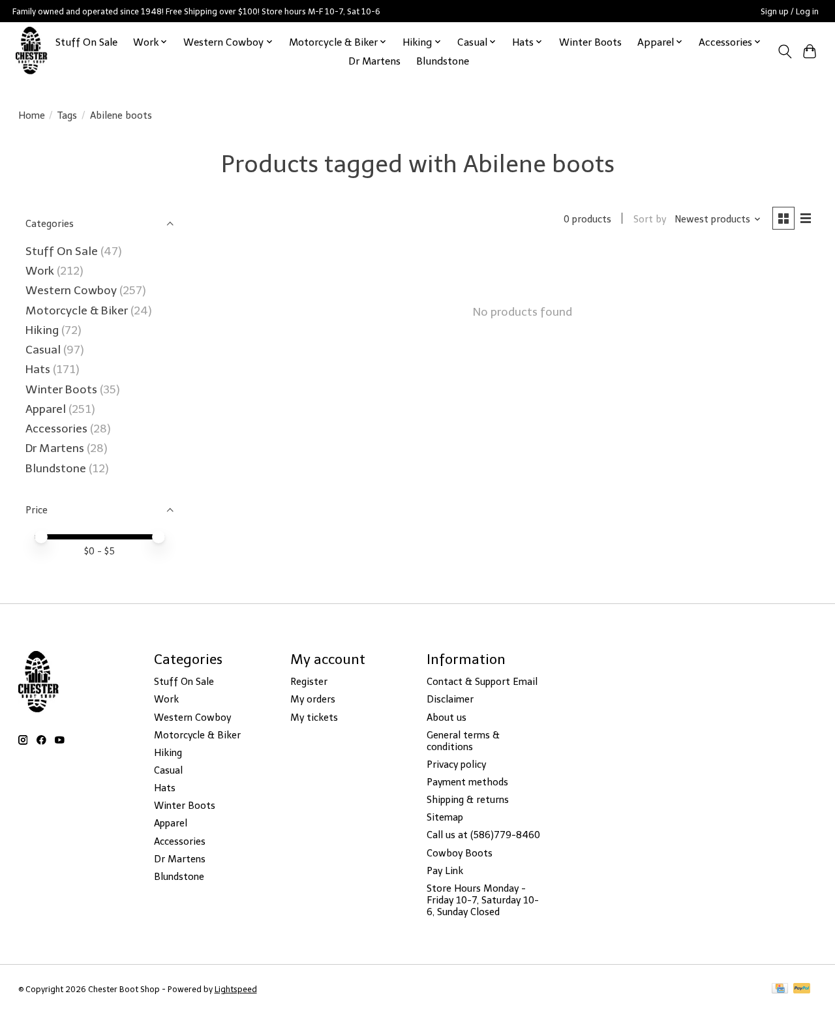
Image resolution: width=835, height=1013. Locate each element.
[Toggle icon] (784, 51)
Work (41, 271)
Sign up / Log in (790, 11)
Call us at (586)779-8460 (483, 835)
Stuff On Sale (86, 42)
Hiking (43, 330)
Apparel (46, 409)
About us (446, 717)
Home (31, 115)
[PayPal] (801, 989)
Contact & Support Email (482, 682)
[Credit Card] (780, 989)
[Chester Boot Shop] (32, 51)
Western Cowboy (72, 290)
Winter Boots (590, 42)
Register (308, 682)
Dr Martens (374, 61)
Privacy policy (456, 764)
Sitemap (445, 817)
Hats (37, 369)
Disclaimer (450, 699)
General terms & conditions (463, 741)
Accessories (57, 428)
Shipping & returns (468, 800)
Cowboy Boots (460, 853)
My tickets (314, 717)
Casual (43, 349)
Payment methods (467, 782)
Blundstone (442, 61)
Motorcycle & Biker (76, 310)
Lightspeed (236, 989)
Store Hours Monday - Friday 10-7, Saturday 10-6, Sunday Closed (483, 900)
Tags (67, 115)
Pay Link (445, 871)
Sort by (649, 219)
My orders (312, 699)
